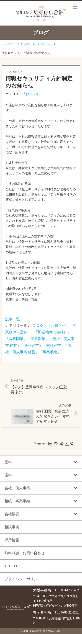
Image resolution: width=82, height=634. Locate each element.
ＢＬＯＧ (12, 566)
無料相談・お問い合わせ (25, 553)
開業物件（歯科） (52, 332)
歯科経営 (53, 345)
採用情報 (12, 540)
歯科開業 (38, 339)
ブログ (38, 325)
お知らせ (32, 94)
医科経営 (31, 345)
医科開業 (16, 339)
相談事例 (12, 527)
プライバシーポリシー (23, 579)
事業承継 (50, 352)
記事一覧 (12, 319)
